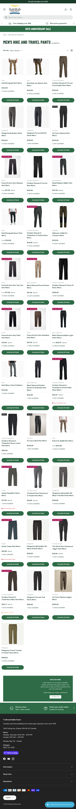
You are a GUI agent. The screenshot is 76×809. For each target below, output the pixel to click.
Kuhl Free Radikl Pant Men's (62, 441)
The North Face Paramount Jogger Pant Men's (62, 547)
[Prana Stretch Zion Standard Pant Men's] (38, 319)
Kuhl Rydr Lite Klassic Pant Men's (37, 84)
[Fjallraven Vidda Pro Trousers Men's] (63, 217)
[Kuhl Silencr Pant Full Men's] (13, 369)
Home (4, 35)
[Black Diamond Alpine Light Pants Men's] (63, 319)
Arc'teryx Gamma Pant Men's (61, 134)
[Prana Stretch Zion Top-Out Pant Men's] (13, 269)
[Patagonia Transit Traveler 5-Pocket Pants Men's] (13, 634)
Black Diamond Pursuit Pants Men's (38, 286)
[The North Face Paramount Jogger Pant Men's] (63, 530)
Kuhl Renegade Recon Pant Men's (12, 234)
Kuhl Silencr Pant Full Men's (12, 385)
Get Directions (55, 696)
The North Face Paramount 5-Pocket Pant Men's (37, 494)
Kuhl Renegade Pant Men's (12, 83)
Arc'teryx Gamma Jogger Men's (62, 598)
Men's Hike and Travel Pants (16, 35)
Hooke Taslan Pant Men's (11, 546)
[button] (71, 9)
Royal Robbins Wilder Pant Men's (62, 184)
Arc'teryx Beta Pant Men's (37, 441)
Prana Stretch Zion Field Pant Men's (11, 336)
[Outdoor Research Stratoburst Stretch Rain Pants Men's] (63, 369)
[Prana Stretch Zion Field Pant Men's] (13, 319)
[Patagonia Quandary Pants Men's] (13, 117)
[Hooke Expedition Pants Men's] (13, 477)
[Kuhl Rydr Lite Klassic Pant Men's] (38, 67)
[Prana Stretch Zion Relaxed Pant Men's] (13, 167)
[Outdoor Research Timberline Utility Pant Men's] (13, 581)
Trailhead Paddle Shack (14, 804)
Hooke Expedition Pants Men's (11, 494)
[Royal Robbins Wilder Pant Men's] (63, 167)
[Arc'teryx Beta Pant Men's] (38, 424)
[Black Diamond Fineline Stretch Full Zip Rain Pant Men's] (38, 369)
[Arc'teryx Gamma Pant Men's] (63, 117)
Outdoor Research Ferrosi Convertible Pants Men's (62, 84)
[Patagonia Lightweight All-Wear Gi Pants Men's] (38, 530)
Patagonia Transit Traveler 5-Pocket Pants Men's (12, 651)
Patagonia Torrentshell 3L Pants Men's (37, 134)
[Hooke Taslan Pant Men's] (13, 530)
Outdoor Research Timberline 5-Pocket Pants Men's (37, 235)
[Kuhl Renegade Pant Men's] (13, 67)
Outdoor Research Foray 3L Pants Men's (63, 286)
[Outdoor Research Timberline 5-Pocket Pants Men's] (38, 217)
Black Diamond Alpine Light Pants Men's (62, 336)
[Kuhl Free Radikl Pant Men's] (63, 424)
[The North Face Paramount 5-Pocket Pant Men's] (38, 477)
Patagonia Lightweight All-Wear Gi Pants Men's (37, 547)
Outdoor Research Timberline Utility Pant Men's (13, 598)
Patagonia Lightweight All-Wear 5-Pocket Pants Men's (63, 494)
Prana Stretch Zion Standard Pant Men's (38, 336)
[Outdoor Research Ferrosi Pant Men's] (38, 167)
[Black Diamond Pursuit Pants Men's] (38, 269)
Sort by (6, 50)
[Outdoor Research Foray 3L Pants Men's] (63, 269)
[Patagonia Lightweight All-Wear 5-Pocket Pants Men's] (63, 477)
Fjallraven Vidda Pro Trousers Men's (59, 234)
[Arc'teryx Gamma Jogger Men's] (63, 581)
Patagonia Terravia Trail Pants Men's (36, 598)
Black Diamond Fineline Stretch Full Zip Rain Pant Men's (36, 387)
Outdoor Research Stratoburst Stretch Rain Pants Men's (62, 387)
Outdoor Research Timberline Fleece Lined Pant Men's (11, 443)
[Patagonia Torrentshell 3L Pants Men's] (38, 117)
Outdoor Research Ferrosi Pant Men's (37, 184)
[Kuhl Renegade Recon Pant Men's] (13, 217)
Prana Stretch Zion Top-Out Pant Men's (12, 286)
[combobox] (38, 17)
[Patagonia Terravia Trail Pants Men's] (38, 581)
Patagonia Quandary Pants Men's (12, 134)
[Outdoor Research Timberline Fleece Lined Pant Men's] (13, 424)
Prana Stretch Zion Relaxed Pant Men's (12, 184)
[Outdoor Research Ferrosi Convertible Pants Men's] (63, 67)
